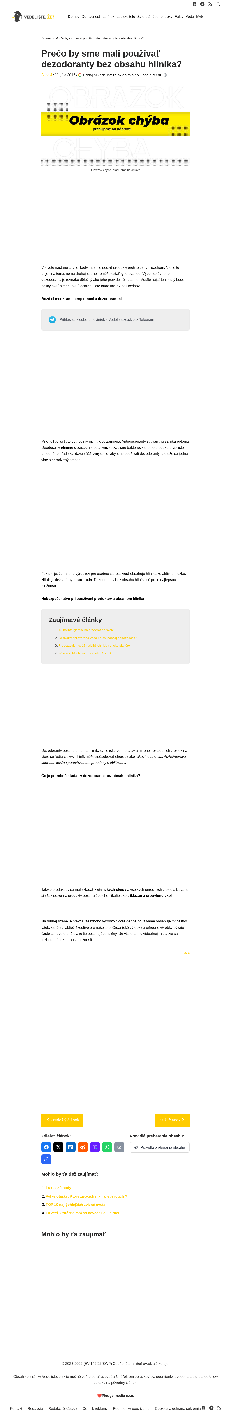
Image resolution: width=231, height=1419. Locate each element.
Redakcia (35, 1408)
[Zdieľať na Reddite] (83, 1147)
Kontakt (16, 1408)
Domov (73, 16)
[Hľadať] (218, 4)
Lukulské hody (58, 1188)
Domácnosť (91, 16)
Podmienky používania (131, 1408)
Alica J (46, 75)
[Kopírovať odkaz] (46, 1159)
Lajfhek (108, 16)
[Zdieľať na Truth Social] (95, 1147)
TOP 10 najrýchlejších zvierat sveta (75, 1205)
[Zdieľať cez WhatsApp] (107, 1147)
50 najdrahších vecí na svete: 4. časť (85, 653)
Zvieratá (143, 16)
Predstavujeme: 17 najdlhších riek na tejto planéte (94, 645)
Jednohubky (162, 16)
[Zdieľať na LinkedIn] (71, 1147)
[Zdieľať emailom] (119, 1147)
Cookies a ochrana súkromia (178, 1408)
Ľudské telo (126, 16)
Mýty (200, 16)
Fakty (179, 16)
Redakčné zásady (62, 1408)
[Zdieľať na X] (58, 1147)
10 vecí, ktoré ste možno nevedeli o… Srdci (82, 1213)
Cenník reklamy (95, 1408)
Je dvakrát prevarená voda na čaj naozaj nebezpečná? (98, 638)
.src (187, 952)
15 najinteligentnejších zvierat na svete (86, 630)
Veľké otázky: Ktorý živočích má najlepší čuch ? (86, 1196)
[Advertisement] (115, 223)
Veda (190, 16)
